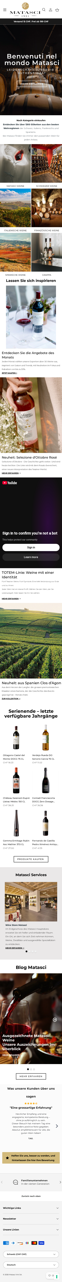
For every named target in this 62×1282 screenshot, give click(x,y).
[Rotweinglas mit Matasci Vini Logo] (15, 163)
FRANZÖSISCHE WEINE (46, 230)
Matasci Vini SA (15, 1275)
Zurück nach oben (31, 1196)
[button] (57, 10)
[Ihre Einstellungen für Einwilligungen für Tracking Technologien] (57, 1277)
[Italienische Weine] (15, 208)
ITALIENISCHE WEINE (15, 230)
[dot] (26, 951)
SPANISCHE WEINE (15, 275)
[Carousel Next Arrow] (55, 1019)
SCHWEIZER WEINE (46, 186)
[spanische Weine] (15, 252)
